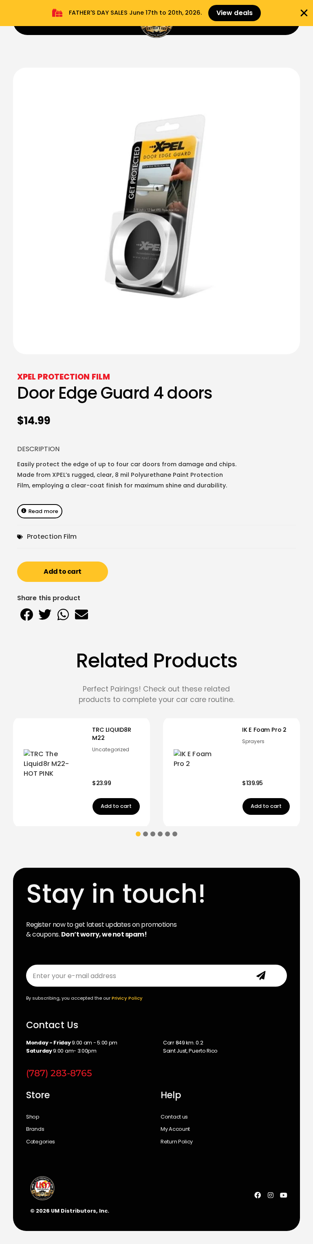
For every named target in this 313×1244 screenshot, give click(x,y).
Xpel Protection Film (63, 376)
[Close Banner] (304, 13)
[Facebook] (257, 1195)
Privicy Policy (127, 998)
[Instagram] (270, 1195)
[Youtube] (283, 1195)
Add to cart (63, 571)
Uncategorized (43, 749)
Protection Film (52, 536)
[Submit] (261, 976)
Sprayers (186, 741)
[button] (26, 614)
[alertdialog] (156, 13)
